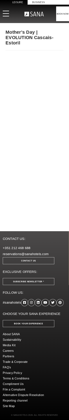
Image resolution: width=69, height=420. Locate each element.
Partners (8, 356)
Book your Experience (28, 323)
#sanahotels (12, 302)
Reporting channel (15, 400)
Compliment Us (13, 384)
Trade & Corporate (15, 361)
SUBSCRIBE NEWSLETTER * (28, 281)
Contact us (28, 261)
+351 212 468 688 (16, 248)
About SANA (11, 334)
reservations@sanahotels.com (26, 254)
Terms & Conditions (16, 378)
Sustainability (12, 339)
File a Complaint (14, 389)
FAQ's (7, 367)
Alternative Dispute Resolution (23, 395)
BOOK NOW (63, 14)
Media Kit (9, 345)
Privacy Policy (12, 372)
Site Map (9, 406)
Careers (8, 350)
